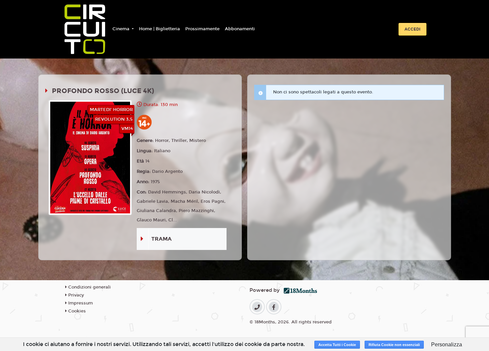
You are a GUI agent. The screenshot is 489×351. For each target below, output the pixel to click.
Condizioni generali (89, 287)
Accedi (412, 29)
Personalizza (446, 344)
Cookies (76, 311)
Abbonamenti (240, 29)
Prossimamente (202, 29)
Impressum (80, 303)
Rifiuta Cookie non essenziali (394, 345)
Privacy (75, 295)
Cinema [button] (121, 29)
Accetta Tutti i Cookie (337, 345)
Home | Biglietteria (159, 29)
